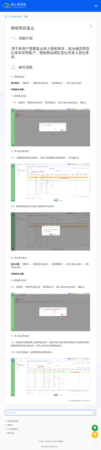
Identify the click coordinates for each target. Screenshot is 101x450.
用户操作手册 (15, 16)
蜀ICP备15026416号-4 (49, 447)
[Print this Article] (91, 27)
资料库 (10, 425)
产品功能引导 (12, 429)
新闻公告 (11, 433)
